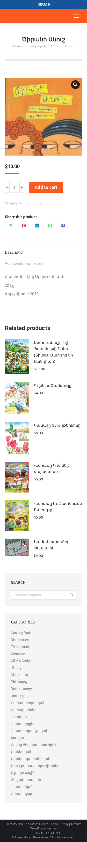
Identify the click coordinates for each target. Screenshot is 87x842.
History (16, 668)
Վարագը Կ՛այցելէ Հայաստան (51, 468)
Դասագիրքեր (23, 724)
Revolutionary (21, 689)
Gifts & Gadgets (23, 661)
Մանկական (28, 203)
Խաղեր (17, 738)
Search (71, 595)
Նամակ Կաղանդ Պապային (51, 545)
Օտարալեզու (23, 794)
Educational (20, 647)
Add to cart (46, 187)
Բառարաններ (23, 710)
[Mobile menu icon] (77, 16)
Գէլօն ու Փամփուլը (52, 385)
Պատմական (22, 787)
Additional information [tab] (23, 263)
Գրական (19, 717)
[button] (75, 84)
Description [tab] (14, 252)
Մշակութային (23, 773)
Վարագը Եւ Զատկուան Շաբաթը (58, 506)
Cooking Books (22, 633)
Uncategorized (22, 696)
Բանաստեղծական (28, 703)
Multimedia (19, 675)
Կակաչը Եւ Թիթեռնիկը (57, 425)
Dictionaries (20, 640)
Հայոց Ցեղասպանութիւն (33, 745)
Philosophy (19, 682)
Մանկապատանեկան (30, 759)
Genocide (18, 654)
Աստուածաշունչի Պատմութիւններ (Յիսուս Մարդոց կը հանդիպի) (53, 352)
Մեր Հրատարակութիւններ (35, 766)
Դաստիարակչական (29, 731)
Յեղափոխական (26, 780)
